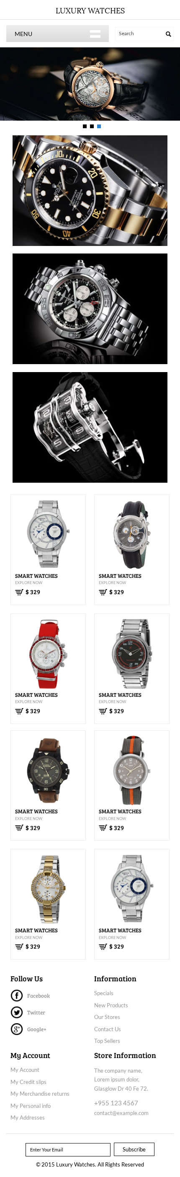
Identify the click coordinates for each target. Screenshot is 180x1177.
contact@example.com (121, 1113)
